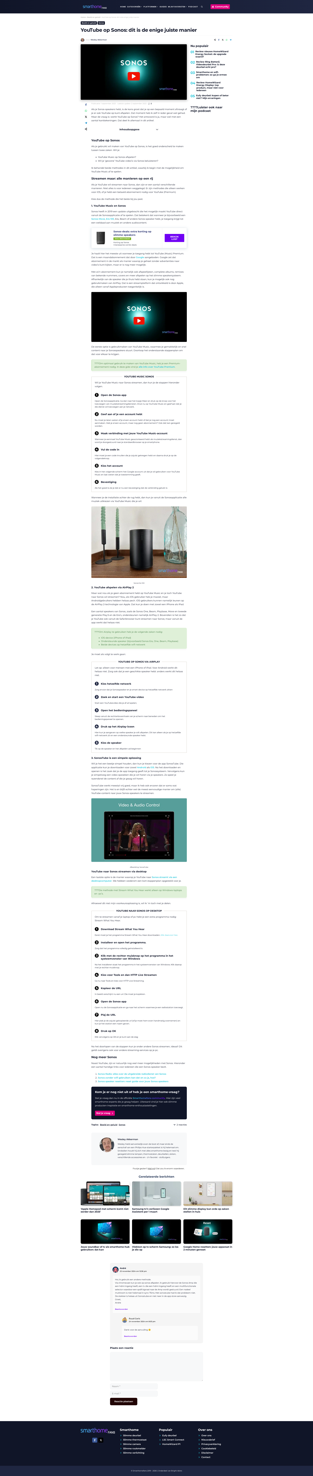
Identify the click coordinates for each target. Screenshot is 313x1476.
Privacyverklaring (211, 1444)
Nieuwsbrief (208, 1439)
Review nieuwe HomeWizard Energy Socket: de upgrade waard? (211, 54)
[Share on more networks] (215, 40)
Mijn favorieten (176, 6)
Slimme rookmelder (134, 1448)
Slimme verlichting (133, 1452)
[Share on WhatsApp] (226, 40)
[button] (202, 7)
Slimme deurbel (132, 1435)
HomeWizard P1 (171, 1444)
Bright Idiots (176, 1471)
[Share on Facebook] (219, 40)
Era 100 (110, 219)
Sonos (101, 23)
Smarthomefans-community (149, 1098)
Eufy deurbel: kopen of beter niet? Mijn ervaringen (212, 97)
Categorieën (133, 6)
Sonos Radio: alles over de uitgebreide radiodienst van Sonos (132, 1074)
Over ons (206, 1435)
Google (140, 257)
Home (123, 6)
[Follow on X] (100, 1440)
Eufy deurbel (169, 1435)
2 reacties (182, 1124)
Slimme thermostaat (135, 1439)
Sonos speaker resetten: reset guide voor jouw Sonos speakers (133, 1081)
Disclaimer (207, 1452)
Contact (205, 1457)
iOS (152, 767)
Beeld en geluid (93, 17)
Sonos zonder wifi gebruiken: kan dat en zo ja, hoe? (127, 1077)
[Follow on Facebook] (94, 1440)
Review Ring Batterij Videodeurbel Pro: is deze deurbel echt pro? (210, 64)
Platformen (150, 6)
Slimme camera (132, 1444)
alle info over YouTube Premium (157, 367)
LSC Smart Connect (173, 1439)
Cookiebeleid (208, 1448)
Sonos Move (98, 219)
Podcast (193, 6)
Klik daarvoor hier (169, 935)
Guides (163, 6)
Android (141, 767)
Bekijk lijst (174, 238)
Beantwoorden (121, 1309)
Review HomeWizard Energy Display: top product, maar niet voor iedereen (210, 86)
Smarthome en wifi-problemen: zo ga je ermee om (211, 75)
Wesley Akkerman (99, 40)
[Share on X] (222, 40)
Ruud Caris (134, 1318)
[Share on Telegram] (230, 40)
